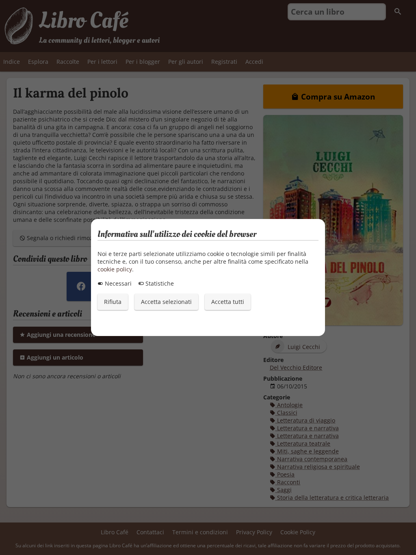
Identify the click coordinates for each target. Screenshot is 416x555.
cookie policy (115, 269)
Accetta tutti (227, 302)
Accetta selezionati (166, 302)
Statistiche (159, 283)
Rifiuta (112, 302)
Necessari (117, 283)
